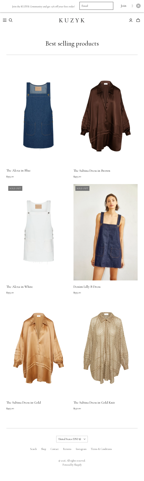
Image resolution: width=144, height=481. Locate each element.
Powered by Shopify (72, 464)
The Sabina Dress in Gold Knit (94, 402)
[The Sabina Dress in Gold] (38, 348)
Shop (43, 449)
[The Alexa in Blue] (38, 116)
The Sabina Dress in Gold (23, 402)
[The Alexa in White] (38, 232)
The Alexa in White (19, 287)
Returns (67, 449)
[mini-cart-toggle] (138, 20)
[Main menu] (5, 20)
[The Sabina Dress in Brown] (106, 116)
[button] (138, 6)
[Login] (131, 20)
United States (69, 439)
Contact (54, 449)
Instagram (81, 449)
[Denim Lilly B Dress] (106, 232)
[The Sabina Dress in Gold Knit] (106, 348)
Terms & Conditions (101, 449)
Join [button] (123, 6)
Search (33, 449)
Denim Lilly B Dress (87, 287)
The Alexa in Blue (18, 170)
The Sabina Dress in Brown (92, 171)
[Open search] (11, 20)
